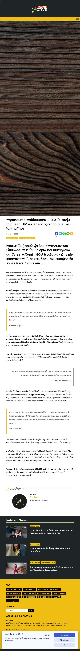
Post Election (43, 593)
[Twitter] (60, 235)
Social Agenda (13, 597)
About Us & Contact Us (19, 616)
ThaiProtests (29, 597)
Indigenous (43, 589)
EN (46, 635)
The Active (35, 497)
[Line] (64, 235)
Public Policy (59, 593)
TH (49, 635)
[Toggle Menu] (77, 19)
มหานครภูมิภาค (12, 601)
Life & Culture (13, 593)
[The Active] (39, 9)
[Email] (68, 235)
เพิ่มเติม (10, 640)
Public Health (12, 238)
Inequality (55, 589)
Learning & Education (27, 238)
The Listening (44, 597)
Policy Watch (29, 593)
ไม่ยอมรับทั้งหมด (64, 640)
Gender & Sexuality (48, 562)
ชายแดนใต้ (56, 597)
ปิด (65, 645)
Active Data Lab (14, 589)
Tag (8, 585)
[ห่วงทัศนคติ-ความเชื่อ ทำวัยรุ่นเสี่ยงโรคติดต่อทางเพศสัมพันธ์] (16, 551)
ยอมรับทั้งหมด (64, 635)
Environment (29, 589)
